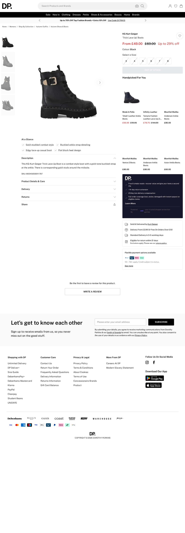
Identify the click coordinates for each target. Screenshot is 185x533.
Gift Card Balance (50, 385)
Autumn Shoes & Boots (59, 27)
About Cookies (80, 372)
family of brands (114, 332)
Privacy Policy (80, 363)
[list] (69, 82)
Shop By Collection (26, 27)
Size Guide (13, 372)
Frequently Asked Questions (55, 372)
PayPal (11, 389)
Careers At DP (113, 363)
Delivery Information (51, 376)
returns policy (161, 243)
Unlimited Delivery (17, 363)
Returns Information (51, 381)
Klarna (11, 385)
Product (77, 385)
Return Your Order (50, 367)
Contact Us (46, 363)
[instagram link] (147, 362)
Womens (12, 27)
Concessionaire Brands (85, 381)
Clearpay (12, 394)
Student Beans (15, 398)
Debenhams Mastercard (20, 381)
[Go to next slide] (100, 82)
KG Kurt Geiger (130, 34)
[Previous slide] (39, 20)
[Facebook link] (154, 362)
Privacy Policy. (141, 335)
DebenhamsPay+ (16, 376)
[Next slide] (145, 20)
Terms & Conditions (83, 367)
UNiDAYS (12, 402)
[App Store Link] (154, 381)
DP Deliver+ (13, 367)
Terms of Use (80, 376)
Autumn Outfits (42, 27)
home (4, 27)
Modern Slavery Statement (120, 367)
